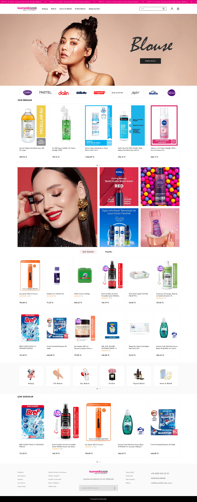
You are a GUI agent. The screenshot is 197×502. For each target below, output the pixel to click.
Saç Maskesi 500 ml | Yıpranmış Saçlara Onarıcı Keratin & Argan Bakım (83, 347)
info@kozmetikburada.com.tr (161, 483)
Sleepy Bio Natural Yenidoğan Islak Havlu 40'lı (139, 347)
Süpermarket (94, 9)
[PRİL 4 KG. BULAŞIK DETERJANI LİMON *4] (112, 328)
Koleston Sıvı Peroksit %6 (55, 294)
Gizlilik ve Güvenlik (54, 479)
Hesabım (21, 472)
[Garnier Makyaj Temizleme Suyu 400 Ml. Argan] (32, 125)
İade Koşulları (130, 479)
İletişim (128, 483)
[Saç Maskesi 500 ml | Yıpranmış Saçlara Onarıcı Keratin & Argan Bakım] (85, 328)
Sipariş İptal (130, 472)
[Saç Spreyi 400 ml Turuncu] (30, 275)
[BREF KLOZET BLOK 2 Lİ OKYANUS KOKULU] (30, 328)
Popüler (108, 251)
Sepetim (20, 479)
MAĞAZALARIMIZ (158, 478)
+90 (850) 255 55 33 (160, 473)
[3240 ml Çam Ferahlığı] (85, 275)
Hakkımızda (52, 486)
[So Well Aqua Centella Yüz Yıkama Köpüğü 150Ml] (65, 125)
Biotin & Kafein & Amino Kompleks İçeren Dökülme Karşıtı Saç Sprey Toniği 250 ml (112, 295)
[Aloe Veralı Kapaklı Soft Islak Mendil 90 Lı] (139, 275)
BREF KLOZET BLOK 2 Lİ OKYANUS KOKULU (27, 347)
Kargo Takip (22, 486)
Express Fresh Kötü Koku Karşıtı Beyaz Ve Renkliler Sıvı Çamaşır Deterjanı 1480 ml (167, 347)
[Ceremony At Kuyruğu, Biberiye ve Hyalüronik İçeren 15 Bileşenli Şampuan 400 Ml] (167, 275)
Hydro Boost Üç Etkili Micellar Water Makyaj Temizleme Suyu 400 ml (130, 149)
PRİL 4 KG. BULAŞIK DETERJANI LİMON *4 (109, 347)
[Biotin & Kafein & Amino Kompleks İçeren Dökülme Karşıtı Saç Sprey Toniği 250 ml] (112, 275)
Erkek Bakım (80, 9)
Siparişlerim (22, 476)
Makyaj (45, 9)
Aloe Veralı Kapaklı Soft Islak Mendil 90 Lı (138, 295)
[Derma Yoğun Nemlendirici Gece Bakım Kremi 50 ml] (98, 125)
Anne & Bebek (66, 9)
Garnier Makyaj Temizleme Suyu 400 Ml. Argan (31, 149)
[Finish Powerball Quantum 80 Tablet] (57, 328)
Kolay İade (129, 476)
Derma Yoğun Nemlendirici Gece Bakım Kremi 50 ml (96, 149)
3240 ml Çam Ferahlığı (82, 294)
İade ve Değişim (53, 483)
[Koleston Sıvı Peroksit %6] (57, 275)
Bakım (53, 9)
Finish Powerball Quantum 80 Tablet (57, 347)
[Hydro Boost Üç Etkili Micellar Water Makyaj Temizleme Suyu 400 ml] (131, 125)
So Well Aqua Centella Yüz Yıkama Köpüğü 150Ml (63, 149)
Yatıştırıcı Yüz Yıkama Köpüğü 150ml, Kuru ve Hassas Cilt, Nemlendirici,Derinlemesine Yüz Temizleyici (163, 149)
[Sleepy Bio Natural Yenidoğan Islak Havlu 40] (139, 328)
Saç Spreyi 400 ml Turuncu (28, 294)
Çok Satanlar (88, 251)
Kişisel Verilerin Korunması (57, 472)
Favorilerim (21, 483)
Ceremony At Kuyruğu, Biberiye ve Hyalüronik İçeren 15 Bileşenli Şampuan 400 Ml (166, 295)
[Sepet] (176, 9)
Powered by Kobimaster (98, 499)
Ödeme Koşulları (54, 476)
